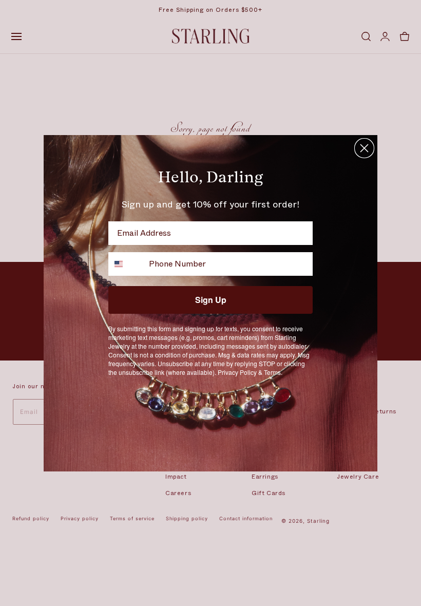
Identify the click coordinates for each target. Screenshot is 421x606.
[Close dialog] (364, 148)
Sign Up (210, 300)
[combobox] (126, 264)
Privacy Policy (237, 372)
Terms (272, 372)
